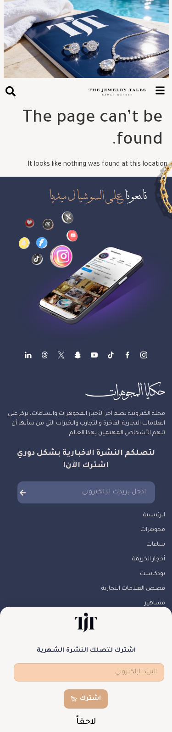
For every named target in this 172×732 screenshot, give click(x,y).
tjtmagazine (144, 355)
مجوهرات (152, 530)
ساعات (155, 545)
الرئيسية (154, 515)
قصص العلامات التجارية (133, 589)
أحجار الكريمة (148, 559)
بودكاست (152, 574)
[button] (10, 91)
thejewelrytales (127, 355)
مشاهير (154, 603)
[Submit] (22, 492)
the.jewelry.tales (111, 355)
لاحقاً (86, 722)
